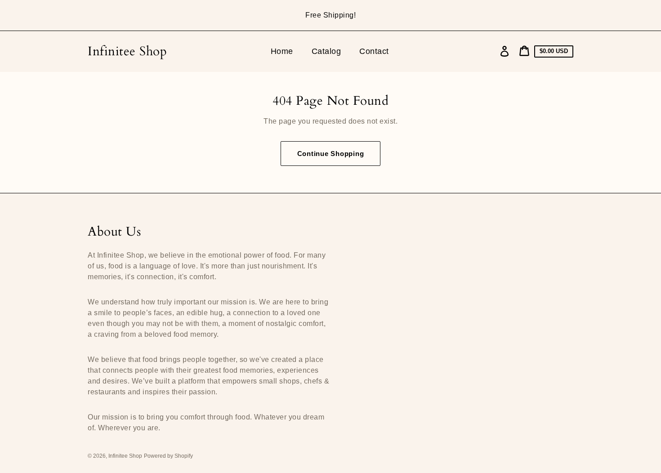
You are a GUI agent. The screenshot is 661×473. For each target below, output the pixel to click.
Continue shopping (330, 153)
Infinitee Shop (127, 51)
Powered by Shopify (168, 456)
